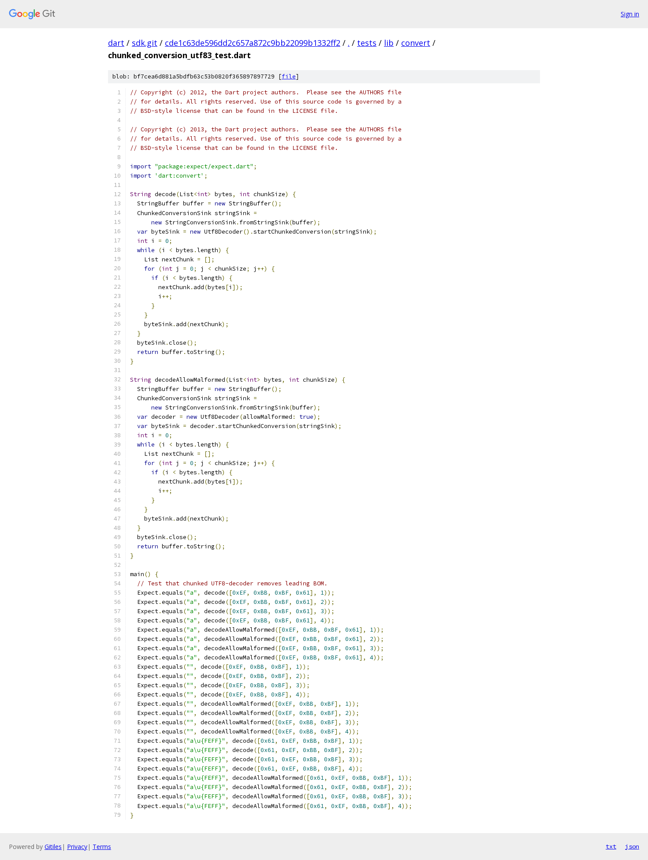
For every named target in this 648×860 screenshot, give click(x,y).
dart (116, 42)
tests (366, 42)
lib (389, 42)
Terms (102, 846)
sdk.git (144, 42)
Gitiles (53, 846)
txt (611, 846)
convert (415, 42)
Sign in (630, 14)
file (289, 76)
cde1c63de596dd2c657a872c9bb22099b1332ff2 (252, 42)
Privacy (77, 846)
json (632, 846)
